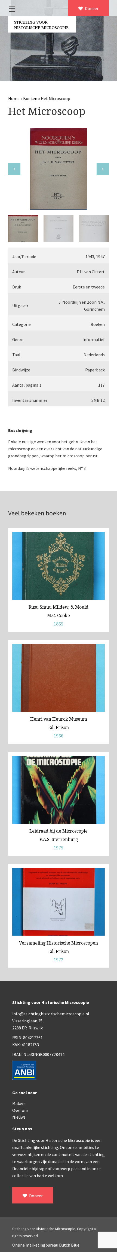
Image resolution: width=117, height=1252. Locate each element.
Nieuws (19, 1117)
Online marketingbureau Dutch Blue (45, 1245)
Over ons (20, 1110)
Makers (19, 1103)
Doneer (91, 8)
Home (14, 98)
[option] (58, 169)
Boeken (30, 98)
